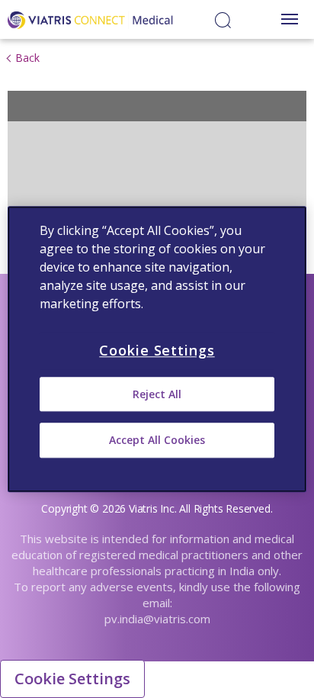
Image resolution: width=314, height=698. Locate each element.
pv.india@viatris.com (157, 618)
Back (27, 57)
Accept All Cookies (157, 440)
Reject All (157, 394)
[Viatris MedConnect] (90, 18)
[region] (157, 349)
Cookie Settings (72, 678)
